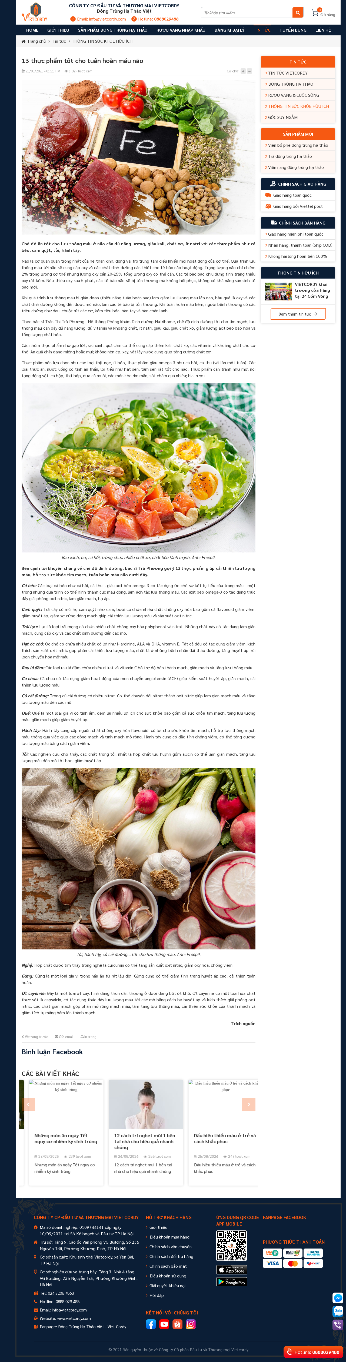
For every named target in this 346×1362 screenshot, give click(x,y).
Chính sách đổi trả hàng (171, 1256)
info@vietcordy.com (69, 1309)
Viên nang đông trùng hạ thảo (296, 167)
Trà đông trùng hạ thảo (290, 156)
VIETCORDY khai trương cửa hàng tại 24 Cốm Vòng (312, 290)
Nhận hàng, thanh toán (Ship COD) (300, 245)
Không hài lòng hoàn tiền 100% (297, 256)
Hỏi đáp (156, 1295)
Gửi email (66, 1036)
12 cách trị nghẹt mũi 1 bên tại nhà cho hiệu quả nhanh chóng (137, 1141)
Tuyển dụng (293, 30)
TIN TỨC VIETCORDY (288, 73)
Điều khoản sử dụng (167, 1276)
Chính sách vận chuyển (170, 1246)
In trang (90, 1036)
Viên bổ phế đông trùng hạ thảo (298, 145)
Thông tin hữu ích (298, 273)
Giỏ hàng (327, 13)
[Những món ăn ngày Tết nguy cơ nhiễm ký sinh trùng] (59, 1104)
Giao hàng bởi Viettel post (298, 206)
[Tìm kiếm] (297, 12)
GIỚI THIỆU (58, 30)
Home (32, 30)
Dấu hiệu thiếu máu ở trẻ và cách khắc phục (217, 1138)
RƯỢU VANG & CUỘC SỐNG (293, 95)
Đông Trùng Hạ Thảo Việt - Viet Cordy (92, 1326)
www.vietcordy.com (74, 1318)
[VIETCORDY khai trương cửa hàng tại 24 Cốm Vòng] (278, 291)
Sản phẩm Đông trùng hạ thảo (113, 30)
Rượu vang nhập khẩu (181, 30)
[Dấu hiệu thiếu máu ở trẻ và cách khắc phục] (218, 1104)
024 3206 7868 (61, 1293)
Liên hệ (323, 30)
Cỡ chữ (232, 71)
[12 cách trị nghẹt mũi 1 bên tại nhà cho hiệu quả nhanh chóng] (138, 1104)
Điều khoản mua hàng (169, 1237)
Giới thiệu (158, 1227)
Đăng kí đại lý (229, 30)
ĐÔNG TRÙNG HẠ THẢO (290, 84)
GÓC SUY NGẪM (283, 117)
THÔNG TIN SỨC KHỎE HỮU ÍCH (102, 41)
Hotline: (158, 19)
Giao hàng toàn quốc (292, 195)
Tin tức (262, 30)
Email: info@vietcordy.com (101, 19)
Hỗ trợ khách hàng (169, 1217)
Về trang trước (36, 1036)
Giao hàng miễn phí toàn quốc (296, 234)
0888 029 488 (67, 1301)
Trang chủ (36, 41)
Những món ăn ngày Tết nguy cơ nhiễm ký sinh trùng (58, 1138)
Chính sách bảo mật (168, 1266)
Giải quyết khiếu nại (167, 1285)
